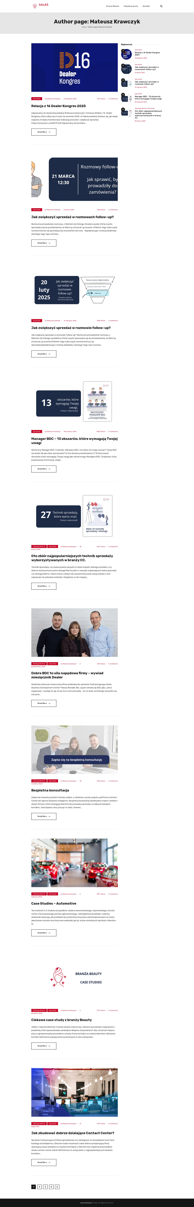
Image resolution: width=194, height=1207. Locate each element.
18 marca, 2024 (140, 121)
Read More (42, 133)
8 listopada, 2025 (70, 99)
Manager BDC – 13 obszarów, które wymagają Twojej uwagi (74, 441)
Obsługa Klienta (39, 546)
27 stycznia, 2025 (70, 320)
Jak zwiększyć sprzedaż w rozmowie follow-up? (71, 328)
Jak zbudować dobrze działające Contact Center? (72, 1133)
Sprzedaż (36, 98)
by (52, 99)
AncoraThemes (86, 1203)
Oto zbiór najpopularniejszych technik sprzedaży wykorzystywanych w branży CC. (72, 558)
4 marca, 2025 (69, 210)
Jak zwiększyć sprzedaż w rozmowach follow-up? (72, 217)
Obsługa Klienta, (141, 108)
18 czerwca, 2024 (70, 431)
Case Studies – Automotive (53, 903)
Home (84, 27)
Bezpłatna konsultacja (50, 790)
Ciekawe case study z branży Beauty (61, 1020)
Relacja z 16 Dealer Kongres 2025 (58, 106)
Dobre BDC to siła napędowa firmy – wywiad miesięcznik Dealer (67, 675)
